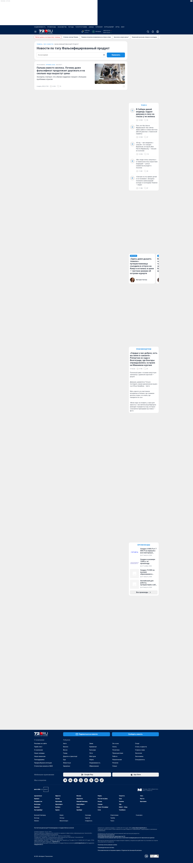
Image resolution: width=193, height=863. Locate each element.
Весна (65, 750)
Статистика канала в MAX (43, 766)
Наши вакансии (39, 756)
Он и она (115, 743)
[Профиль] (157, 31)
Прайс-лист (38, 747)
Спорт (137, 743)
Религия (115, 763)
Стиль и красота (141, 747)
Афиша (91, 27)
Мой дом (92, 756)
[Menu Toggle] (35, 31)
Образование (94, 766)
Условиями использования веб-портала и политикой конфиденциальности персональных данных (126, 837)
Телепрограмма (81, 27)
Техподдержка (39, 760)
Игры (117, 27)
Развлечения (117, 760)
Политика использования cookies (107, 844)
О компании (38, 750)
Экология (138, 753)
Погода (71, 27)
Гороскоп (99, 27)
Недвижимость (40, 27)
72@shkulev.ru (56, 841)
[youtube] (96, 780)
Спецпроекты (140, 760)
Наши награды (39, 753)
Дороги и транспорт (70, 756)
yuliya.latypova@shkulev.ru (139, 828)
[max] (86, 780)
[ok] (76, 780)
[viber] (81, 780)
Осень (114, 747)
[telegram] (65, 780)
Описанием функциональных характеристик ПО (111, 836)
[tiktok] (102, 780)
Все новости (48, 44)
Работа (114, 756)
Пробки (97, 32)
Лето (91, 753)
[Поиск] (148, 31)
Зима (91, 743)
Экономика (139, 756)
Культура (92, 750)
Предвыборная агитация (43, 763)
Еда (64, 760)
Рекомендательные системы (106, 847)
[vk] (70, 780)
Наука (91, 760)
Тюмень (40, 44)
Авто (65, 743)
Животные (67, 763)
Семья (114, 766)
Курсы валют (109, 27)
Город (65, 753)
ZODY (122, 27)
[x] (91, 780)
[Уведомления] (152, 31)
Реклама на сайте (40, 743)
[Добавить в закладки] (124, 86)
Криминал (93, 747)
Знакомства (62, 27)
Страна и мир (140, 750)
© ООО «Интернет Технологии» (43, 856)
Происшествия (117, 753)
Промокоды (51, 27)
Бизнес (65, 747)
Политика (115, 750)
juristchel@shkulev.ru (80, 843)
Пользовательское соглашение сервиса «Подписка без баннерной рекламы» (120, 850)
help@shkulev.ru (38, 844)
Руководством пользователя (106, 835)
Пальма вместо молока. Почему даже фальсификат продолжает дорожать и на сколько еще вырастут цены (61, 70)
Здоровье (66, 766)
